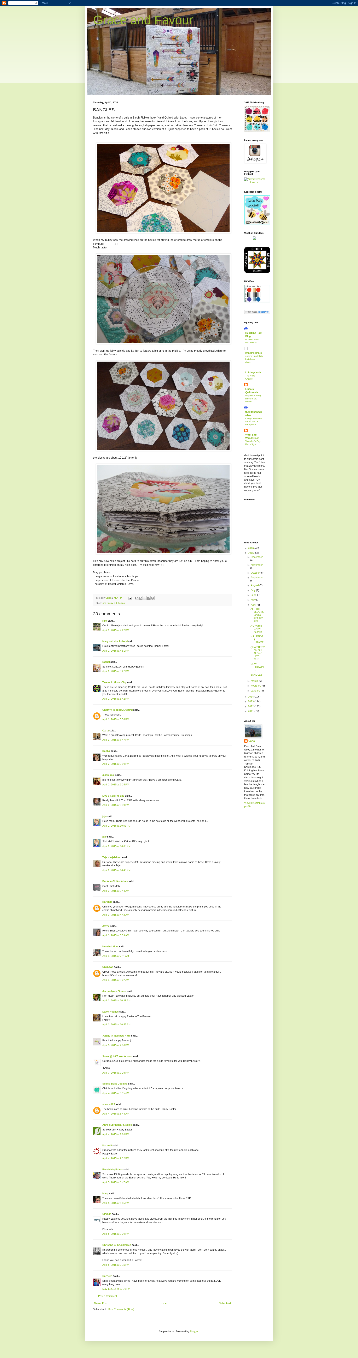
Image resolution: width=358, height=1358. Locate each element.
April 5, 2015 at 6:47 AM (115, 1182)
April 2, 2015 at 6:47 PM (115, 739)
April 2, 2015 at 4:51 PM (115, 650)
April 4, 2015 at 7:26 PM (115, 1134)
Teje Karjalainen (111, 857)
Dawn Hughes (110, 1011)
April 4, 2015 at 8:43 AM (115, 1113)
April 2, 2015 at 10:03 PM (116, 825)
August (255, 585)
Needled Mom (110, 946)
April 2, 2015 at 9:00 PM (115, 763)
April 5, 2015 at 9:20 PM (115, 1233)
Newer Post (100, 1303)
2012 (251, 706)
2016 (251, 548)
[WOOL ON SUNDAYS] (254, 238)
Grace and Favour (143, 20)
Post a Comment (107, 1296)
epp (104, 603)
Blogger (194, 1331)
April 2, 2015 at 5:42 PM (115, 698)
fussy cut (112, 603)
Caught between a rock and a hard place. (253, 421)
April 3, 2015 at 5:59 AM (115, 935)
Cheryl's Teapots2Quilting (117, 709)
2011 (251, 711)
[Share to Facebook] (148, 598)
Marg (105, 1193)
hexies (121, 603)
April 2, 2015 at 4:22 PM (115, 630)
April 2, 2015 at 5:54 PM (115, 719)
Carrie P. (107, 1276)
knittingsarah (253, 372)
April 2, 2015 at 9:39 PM (115, 805)
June (254, 595)
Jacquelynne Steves (114, 991)
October (255, 572)
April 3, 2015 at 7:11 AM (115, 956)
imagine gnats (253, 352)
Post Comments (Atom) (121, 1309)
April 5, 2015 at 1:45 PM (115, 1203)
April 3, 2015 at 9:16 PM (115, 1072)
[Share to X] (145, 598)
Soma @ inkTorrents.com (117, 1056)
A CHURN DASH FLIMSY (256, 628)
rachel (106, 661)
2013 (251, 701)
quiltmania (108, 775)
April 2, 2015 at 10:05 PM (116, 846)
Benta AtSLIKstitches (115, 881)
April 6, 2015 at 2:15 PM (115, 1264)
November (257, 564)
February (256, 685)
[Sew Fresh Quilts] (257, 223)
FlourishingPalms (112, 1169)
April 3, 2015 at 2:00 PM (115, 1045)
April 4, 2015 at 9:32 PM (115, 1158)
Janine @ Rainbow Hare (116, 1035)
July (253, 590)
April (254, 604)
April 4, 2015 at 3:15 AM (115, 1093)
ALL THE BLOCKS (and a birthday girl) (257, 615)
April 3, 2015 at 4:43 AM (115, 914)
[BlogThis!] (141, 598)
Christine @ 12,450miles (117, 1245)
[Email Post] (130, 598)
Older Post (225, 1303)
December (257, 557)
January (256, 690)
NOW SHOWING (257, 667)
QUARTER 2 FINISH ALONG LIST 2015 (257, 653)
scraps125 (108, 1104)
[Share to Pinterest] (152, 598)
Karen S (107, 1145)
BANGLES (256, 674)
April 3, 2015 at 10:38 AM (116, 1000)
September (257, 577)
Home (163, 1303)
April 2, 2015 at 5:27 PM (115, 671)
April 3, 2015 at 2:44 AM (115, 890)
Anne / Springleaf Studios (117, 1124)
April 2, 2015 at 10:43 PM (116, 870)
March (255, 681)
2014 (251, 696)
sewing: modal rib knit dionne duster (254, 359)
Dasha (106, 751)
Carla (105, 730)
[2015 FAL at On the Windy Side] (257, 130)
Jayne (106, 926)
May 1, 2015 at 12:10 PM (116, 1288)
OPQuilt (106, 1214)
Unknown (107, 967)
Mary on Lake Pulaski (115, 641)
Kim (104, 620)
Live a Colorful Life (113, 795)
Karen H (107, 901)
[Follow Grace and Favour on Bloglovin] (257, 313)
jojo (104, 816)
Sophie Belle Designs (114, 1083)
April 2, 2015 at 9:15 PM (115, 784)
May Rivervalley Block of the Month (253, 398)
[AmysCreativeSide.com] (254, 182)
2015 (251, 552)
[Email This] (137, 598)
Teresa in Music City (114, 682)
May (253, 599)
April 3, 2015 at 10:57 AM (116, 1024)
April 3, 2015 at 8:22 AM (115, 980)
